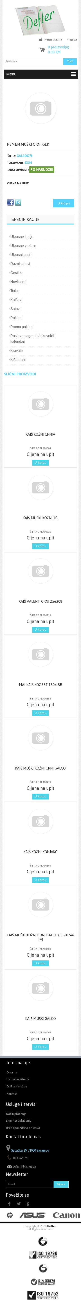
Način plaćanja (16, 1114)
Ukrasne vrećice (23, 246)
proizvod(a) (58, 47)
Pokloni (16, 318)
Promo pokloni (22, 327)
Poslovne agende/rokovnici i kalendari (33, 339)
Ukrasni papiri (21, 255)
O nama (12, 1072)
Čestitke (16, 273)
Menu (11, 74)
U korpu (63, 203)
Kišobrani (18, 360)
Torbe (14, 291)
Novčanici (18, 282)
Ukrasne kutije (21, 237)
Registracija (53, 39)
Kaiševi (16, 300)
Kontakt (12, 1094)
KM (54, 52)
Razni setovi (20, 264)
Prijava (72, 39)
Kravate (16, 351)
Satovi (15, 309)
